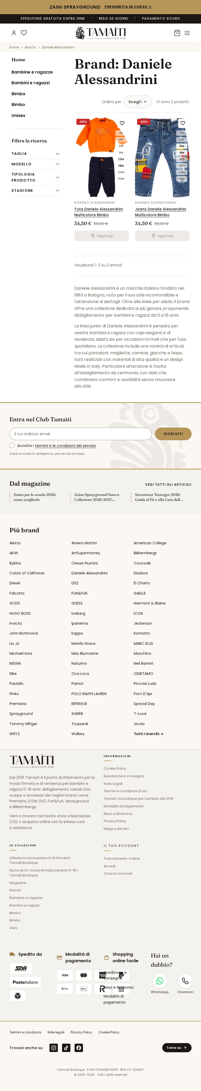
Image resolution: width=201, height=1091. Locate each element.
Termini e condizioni (25, 1032)
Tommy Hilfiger (23, 723)
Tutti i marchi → (149, 733)
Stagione (22, 190)
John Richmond (23, 633)
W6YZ (14, 733)
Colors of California (26, 573)
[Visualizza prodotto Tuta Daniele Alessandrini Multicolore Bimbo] (101, 157)
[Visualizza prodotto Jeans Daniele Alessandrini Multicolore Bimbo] (162, 157)
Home (18, 60)
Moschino (142, 653)
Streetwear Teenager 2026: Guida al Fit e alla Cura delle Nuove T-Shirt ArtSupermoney (158, 497)
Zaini (13, 928)
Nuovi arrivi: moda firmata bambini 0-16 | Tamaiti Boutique (43, 872)
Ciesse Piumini (84, 563)
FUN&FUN (79, 593)
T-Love (140, 713)
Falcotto (17, 593)
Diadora (141, 573)
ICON (138, 613)
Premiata (17, 703)
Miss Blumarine (84, 653)
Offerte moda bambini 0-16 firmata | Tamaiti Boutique (39, 860)
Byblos (15, 563)
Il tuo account (121, 845)
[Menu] (187, 33)
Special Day (144, 703)
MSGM (15, 663)
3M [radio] (121, 139)
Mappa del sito (116, 828)
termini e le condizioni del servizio (65, 445)
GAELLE (140, 593)
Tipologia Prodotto (24, 177)
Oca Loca (80, 673)
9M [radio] (121, 152)
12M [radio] (121, 159)
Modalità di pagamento (124, 806)
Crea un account (118, 873)
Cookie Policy (115, 768)
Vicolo (139, 723)
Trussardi (79, 723)
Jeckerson (143, 623)
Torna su (176, 1047)
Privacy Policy (115, 821)
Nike (13, 673)
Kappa (77, 633)
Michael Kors (20, 653)
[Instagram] (53, 1048)
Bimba (18, 94)
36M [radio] (121, 179)
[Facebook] (79, 1048)
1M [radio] (121, 133)
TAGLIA (19, 153)
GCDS (14, 603)
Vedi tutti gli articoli (168, 484)
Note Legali (113, 783)
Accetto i (56, 445)
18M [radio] (121, 166)
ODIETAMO (143, 673)
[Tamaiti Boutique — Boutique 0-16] (100, 33)
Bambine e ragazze (32, 72)
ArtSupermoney (85, 553)
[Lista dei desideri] (23, 33)
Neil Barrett (144, 663)
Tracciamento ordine (122, 858)
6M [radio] (121, 146)
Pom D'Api (143, 693)
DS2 (74, 583)
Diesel (14, 583)
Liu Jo (14, 643)
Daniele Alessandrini (89, 573)
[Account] (13, 33)
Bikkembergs (145, 553)
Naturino (79, 663)
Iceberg (78, 613)
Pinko (14, 693)
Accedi (109, 866)
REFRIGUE (79, 703)
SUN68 (77, 713)
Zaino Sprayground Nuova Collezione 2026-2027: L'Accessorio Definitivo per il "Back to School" (98, 497)
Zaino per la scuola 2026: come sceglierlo (35, 497)
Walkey (78, 733)
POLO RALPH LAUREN (89, 693)
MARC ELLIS (143, 643)
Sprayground (21, 713)
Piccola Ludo (145, 683)
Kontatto (142, 633)
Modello (22, 164)
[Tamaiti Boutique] (31, 761)
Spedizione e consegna (124, 776)
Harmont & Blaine (150, 603)
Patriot (77, 683)
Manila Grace (83, 643)
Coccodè (142, 563)
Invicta (15, 623)
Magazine (17, 883)
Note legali (56, 1032)
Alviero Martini (84, 543)
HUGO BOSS (20, 613)
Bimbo (18, 105)
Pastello (16, 683)
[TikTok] (66, 1048)
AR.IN (13, 553)
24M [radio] (121, 172)
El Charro (142, 583)
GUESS (77, 603)
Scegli (135, 101)
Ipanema (79, 623)
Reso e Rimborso (118, 814)
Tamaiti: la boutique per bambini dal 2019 (138, 798)
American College (150, 543)
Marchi (15, 890)
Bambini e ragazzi (31, 83)
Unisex (18, 116)
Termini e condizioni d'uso (126, 791)
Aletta (14, 543)
